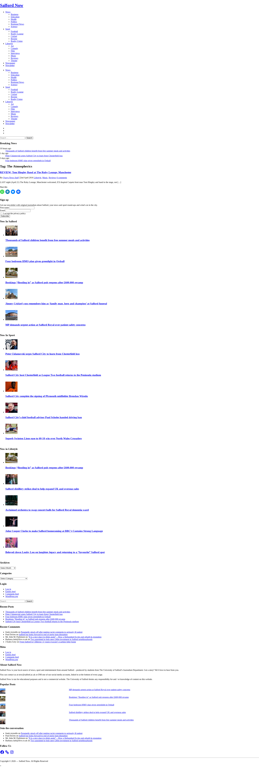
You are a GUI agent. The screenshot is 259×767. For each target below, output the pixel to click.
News (7, 12)
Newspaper (10, 63)
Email (2, 210)
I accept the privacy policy (14, 213)
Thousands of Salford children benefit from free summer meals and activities (37, 151)
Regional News (17, 24)
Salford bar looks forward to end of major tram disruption (43, 634)
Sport (7, 29)
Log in (8, 589)
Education (15, 17)
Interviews (15, 53)
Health (13, 19)
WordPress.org (11, 596)
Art (12, 46)
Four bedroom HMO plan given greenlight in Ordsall (28, 160)
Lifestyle (9, 43)
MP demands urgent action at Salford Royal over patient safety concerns (45, 324)
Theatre (14, 60)
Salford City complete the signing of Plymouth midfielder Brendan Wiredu (46, 396)
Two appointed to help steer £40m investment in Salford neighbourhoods (61, 639)
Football (14, 31)
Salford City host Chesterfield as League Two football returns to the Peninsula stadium (53, 375)
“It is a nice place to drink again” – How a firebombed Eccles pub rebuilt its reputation (64, 637)
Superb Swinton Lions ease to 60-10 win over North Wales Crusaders (43, 438)
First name (4, 207)
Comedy (14, 48)
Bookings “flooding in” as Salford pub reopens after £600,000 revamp (44, 282)
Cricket (14, 36)
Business (14, 14)
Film (13, 51)
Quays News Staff (11, 177)
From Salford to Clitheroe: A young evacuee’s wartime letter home (48, 642)
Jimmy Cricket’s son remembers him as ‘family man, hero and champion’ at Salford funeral (56, 303)
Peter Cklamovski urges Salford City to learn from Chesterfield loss (34, 156)
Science (14, 26)
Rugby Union (17, 41)
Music (13, 56)
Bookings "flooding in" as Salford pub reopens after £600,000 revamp (99, 697)
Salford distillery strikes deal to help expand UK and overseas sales (42, 488)
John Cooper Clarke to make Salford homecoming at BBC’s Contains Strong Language (54, 531)
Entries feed (10, 591)
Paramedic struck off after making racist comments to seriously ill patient (51, 632)
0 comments (62, 177)
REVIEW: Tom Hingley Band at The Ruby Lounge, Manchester (35, 172)
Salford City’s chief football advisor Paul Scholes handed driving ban (43, 417)
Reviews (14, 58)
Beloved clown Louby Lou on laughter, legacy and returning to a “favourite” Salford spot (55, 552)
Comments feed (12, 594)
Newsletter (10, 65)
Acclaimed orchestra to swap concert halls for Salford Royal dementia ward (47, 509)
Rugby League (17, 34)
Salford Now (11, 5)
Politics (14, 22)
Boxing (14, 39)
